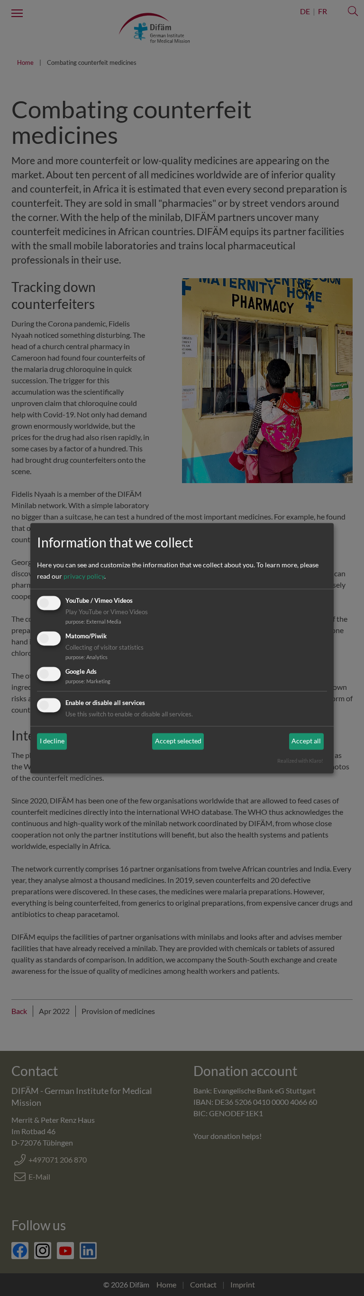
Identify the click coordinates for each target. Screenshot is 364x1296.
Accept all (306, 741)
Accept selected (178, 741)
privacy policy (84, 577)
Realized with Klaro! (300, 761)
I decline (52, 741)
